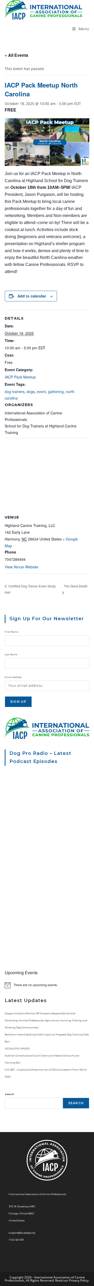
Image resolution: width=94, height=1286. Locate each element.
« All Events (16, 55)
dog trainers (15, 391)
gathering (56, 391)
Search (9, 1094)
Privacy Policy (79, 1280)
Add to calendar (31, 296)
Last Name (11, 654)
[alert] (47, 985)
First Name (11, 631)
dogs (31, 391)
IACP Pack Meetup (20, 377)
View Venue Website (21, 566)
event (41, 391)
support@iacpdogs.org (22, 1232)
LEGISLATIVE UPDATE (17, 1048)
